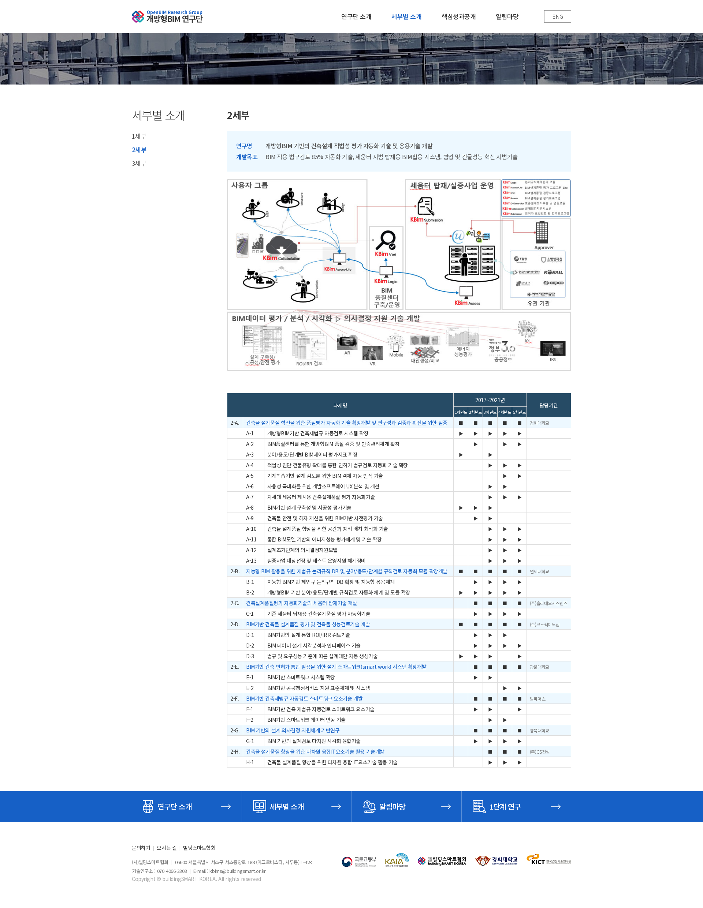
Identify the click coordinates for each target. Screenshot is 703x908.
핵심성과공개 (459, 16)
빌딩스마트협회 (199, 847)
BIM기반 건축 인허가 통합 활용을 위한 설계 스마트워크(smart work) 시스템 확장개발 (336, 666)
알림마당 (507, 16)
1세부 (139, 135)
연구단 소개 (356, 16)
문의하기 (141, 847)
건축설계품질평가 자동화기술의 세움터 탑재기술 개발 (301, 603)
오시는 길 (166, 847)
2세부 (139, 149)
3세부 (139, 163)
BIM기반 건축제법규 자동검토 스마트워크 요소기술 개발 (304, 698)
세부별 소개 (406, 16)
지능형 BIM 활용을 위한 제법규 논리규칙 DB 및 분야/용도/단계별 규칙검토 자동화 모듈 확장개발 (346, 571)
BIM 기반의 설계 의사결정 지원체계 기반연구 (293, 730)
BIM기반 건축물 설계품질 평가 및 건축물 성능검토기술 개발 (308, 624)
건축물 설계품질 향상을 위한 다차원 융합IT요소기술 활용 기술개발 (315, 751)
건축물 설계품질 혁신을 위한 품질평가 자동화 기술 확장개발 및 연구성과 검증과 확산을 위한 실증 (346, 422)
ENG (557, 16)
